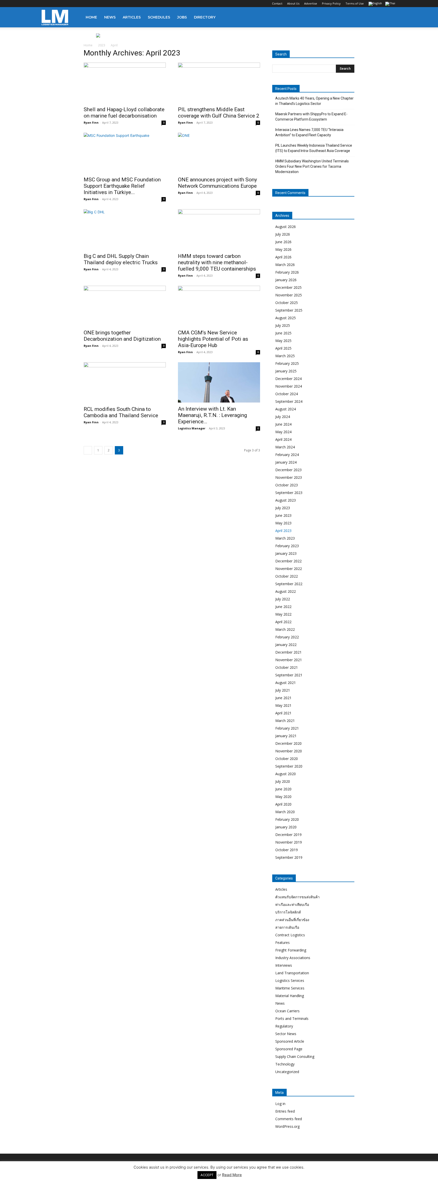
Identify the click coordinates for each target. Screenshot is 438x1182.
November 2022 (288, 568)
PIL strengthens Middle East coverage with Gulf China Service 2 (218, 112)
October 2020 (286, 758)
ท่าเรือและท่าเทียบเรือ (292, 904)
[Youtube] (79, 3)
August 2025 (285, 317)
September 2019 (288, 857)
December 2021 (288, 652)
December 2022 (288, 561)
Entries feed (285, 1111)
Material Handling (289, 995)
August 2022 (285, 591)
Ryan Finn (91, 122)
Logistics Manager (191, 428)
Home (91, 17)
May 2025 (283, 340)
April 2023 (283, 530)
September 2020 (288, 766)
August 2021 (285, 682)
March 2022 (285, 629)
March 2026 (285, 264)
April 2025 (283, 348)
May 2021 (283, 705)
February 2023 (287, 545)
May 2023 (283, 523)
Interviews (283, 965)
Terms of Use (354, 3)
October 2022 (286, 576)
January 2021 (286, 735)
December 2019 (288, 834)
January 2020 (286, 827)
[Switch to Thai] (390, 4)
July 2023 (282, 507)
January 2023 (286, 553)
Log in (280, 1103)
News (110, 17)
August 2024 (285, 409)
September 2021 (288, 675)
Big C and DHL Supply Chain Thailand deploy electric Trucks (121, 259)
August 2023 (285, 500)
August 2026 (285, 226)
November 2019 (288, 842)
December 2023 (288, 469)
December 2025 (288, 287)
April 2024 (283, 439)
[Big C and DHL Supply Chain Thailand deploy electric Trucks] (125, 229)
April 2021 (283, 713)
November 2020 (288, 751)
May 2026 (283, 249)
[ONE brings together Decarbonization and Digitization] (125, 306)
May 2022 (283, 614)
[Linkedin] (62, 3)
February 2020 (287, 819)
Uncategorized (287, 1071)
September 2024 (288, 401)
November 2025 (288, 295)
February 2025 (287, 363)
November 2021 (288, 659)
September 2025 (288, 310)
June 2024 (283, 424)
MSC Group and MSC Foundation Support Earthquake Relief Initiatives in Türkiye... (122, 186)
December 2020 (288, 743)
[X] (70, 3)
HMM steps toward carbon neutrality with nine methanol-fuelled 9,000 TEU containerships (217, 262)
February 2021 (287, 728)
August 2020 (285, 773)
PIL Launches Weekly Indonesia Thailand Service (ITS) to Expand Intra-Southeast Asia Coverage (313, 148)
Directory (204, 17)
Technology (285, 1064)
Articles (132, 17)
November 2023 (288, 477)
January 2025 (286, 371)
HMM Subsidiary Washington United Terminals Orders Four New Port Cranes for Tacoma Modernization (312, 166)
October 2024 (286, 393)
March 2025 (285, 355)
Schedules (159, 17)
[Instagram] (54, 3)
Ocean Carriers (287, 1010)
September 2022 (288, 583)
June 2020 (283, 789)
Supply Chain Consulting (294, 1056)
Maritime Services (289, 988)
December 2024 (288, 378)
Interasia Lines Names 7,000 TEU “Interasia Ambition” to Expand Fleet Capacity (309, 132)
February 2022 (287, 637)
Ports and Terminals (291, 1018)
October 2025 (286, 302)
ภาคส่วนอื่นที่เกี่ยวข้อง (292, 919)
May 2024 (283, 431)
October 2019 (286, 849)
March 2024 (285, 447)
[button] (390, 17)
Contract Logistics (290, 934)
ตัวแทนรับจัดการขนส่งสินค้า (297, 896)
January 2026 (286, 279)
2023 (101, 45)
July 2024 (282, 416)
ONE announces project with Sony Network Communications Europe (217, 183)
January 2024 (286, 462)
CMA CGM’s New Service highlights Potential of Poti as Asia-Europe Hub (213, 339)
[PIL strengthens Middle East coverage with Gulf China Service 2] (219, 83)
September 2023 (288, 492)
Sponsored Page (288, 1048)
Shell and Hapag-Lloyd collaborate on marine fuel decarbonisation (124, 112)
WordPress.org (287, 1126)
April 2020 (283, 804)
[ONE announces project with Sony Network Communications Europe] (219, 153)
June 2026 (283, 241)
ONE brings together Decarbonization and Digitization (122, 336)
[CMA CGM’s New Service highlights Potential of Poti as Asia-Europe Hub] (219, 306)
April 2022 (283, 621)
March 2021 (285, 720)
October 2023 (286, 485)
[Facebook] (45, 3)
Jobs (182, 17)
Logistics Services (289, 980)
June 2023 (283, 515)
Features (282, 942)
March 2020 (285, 811)
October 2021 (286, 667)
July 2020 (282, 781)
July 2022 (282, 599)
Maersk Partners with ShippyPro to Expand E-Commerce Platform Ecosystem (311, 116)
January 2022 (286, 644)
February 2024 (287, 454)
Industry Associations (292, 957)
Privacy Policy (331, 3)
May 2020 (283, 796)
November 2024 (288, 386)
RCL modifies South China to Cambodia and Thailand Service (121, 412)
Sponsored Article (289, 1041)
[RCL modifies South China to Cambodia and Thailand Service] (125, 382)
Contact (277, 3)
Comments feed (288, 1118)
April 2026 (283, 257)
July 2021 (282, 690)
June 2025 (283, 333)
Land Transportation (292, 972)
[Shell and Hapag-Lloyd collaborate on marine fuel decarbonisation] (125, 83)
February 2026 (287, 272)
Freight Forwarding (290, 950)
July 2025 (282, 325)
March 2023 (285, 538)
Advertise (310, 3)
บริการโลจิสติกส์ (288, 912)
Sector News (285, 1033)
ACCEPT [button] (206, 1175)
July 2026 (282, 234)
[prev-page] (88, 450)
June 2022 (283, 606)
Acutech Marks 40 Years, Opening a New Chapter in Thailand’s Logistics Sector (314, 101)
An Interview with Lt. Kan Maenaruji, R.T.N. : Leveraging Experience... (212, 415)
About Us (293, 3)
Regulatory (284, 1026)
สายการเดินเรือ (287, 927)
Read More (232, 1174)
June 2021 (283, 697)
